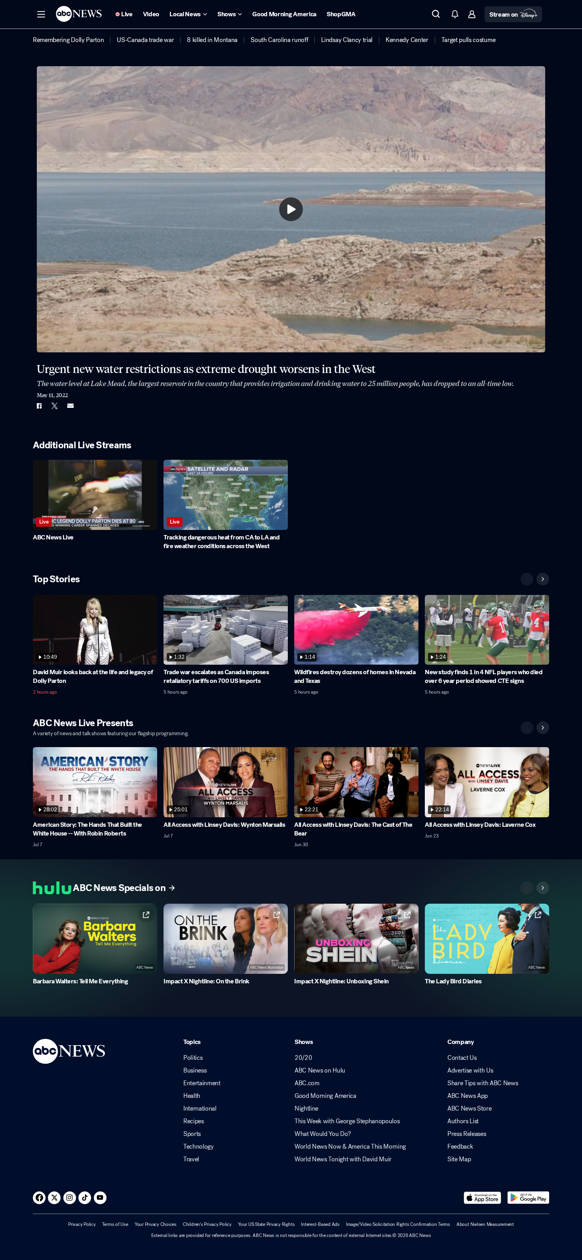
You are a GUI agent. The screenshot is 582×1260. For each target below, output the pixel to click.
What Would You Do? (322, 1134)
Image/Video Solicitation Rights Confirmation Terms (398, 1224)
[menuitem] (68, 40)
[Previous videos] (527, 579)
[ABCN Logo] (79, 14)
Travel (191, 1159)
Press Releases (466, 1134)
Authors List (463, 1121)
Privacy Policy (82, 1224)
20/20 (303, 1058)
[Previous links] (527, 887)
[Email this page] (70, 406)
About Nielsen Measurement (485, 1224)
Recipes (193, 1121)
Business (194, 1070)
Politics (192, 1058)
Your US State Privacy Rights (266, 1224)
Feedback (460, 1146)
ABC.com (307, 1083)
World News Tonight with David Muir (343, 1159)
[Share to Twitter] (55, 406)
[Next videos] (542, 579)
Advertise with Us (470, 1070)
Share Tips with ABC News (482, 1083)
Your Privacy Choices (156, 1224)
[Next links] (542, 887)
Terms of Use (115, 1224)
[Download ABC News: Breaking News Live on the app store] (483, 1197)
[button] (41, 14)
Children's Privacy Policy (207, 1224)
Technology (198, 1146)
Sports (192, 1134)
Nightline (306, 1108)
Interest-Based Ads (320, 1224)
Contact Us (462, 1058)
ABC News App (467, 1096)
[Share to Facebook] (39, 406)
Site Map (459, 1159)
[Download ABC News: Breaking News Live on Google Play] (528, 1197)
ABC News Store (469, 1108)
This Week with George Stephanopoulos (347, 1121)
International (200, 1108)
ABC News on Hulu (320, 1070)
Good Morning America (325, 1096)
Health (191, 1096)
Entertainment (202, 1083)
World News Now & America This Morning (350, 1146)
